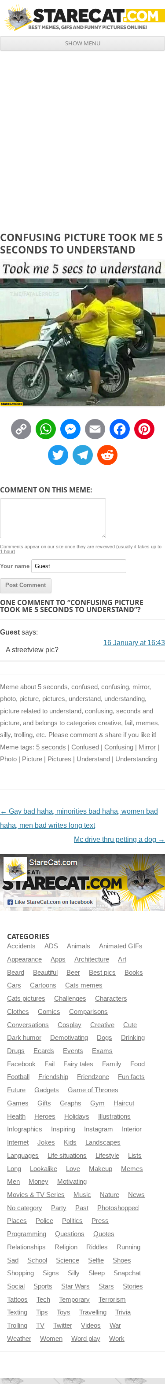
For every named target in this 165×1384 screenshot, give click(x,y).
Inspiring (63, 1129)
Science (67, 1260)
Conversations (28, 1024)
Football (18, 1076)
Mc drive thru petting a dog (119, 839)
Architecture (91, 959)
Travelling (92, 1312)
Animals (78, 946)
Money (38, 1181)
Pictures (59, 759)
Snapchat (127, 1273)
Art (122, 959)
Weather (19, 1338)
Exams (102, 1050)
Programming (26, 1233)
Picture (32, 759)
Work (117, 1338)
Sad (12, 1260)
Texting (17, 1312)
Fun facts (131, 1076)
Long (14, 1168)
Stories (133, 1286)
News (136, 1194)
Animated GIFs (121, 946)
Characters (111, 998)
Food (137, 1064)
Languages (23, 1155)
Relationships (26, 1247)
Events (73, 1050)
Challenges (70, 998)
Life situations (67, 1155)
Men (13, 1181)
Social (16, 1286)
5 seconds (51, 747)
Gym (97, 1103)
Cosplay (69, 1024)
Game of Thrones (93, 1090)
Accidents (21, 946)
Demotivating (69, 1037)
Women (51, 1338)
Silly (74, 1273)
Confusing (118, 747)
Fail (49, 1064)
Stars (106, 1286)
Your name (14, 566)
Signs (51, 1273)
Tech (43, 1299)
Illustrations (114, 1116)
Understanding (136, 759)
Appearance (24, 959)
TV (40, 1325)
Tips (42, 1312)
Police (44, 1220)
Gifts (44, 1103)
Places (17, 1220)
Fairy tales (78, 1064)
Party (58, 1207)
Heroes (44, 1116)
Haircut (124, 1103)
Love (73, 1168)
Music (82, 1194)
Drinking (133, 1037)
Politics (72, 1220)
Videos (91, 1325)
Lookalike (43, 1168)
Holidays (76, 1116)
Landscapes (103, 1142)
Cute (130, 1024)
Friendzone (93, 1076)
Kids (70, 1142)
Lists (135, 1155)
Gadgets (46, 1090)
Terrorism (112, 1299)
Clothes (18, 1011)
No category (24, 1207)
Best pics (102, 972)
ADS (51, 946)
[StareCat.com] (82, 17)
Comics (49, 1011)
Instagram (98, 1129)
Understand (93, 759)
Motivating (72, 1181)
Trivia (123, 1312)
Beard (15, 972)
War (115, 1325)
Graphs (70, 1103)
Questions (69, 1233)
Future (16, 1090)
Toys (63, 1312)
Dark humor (24, 1037)
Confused (85, 747)
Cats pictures (26, 998)
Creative (102, 1024)
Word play (85, 1338)
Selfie (96, 1260)
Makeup (100, 1168)
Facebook (21, 1064)
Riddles (97, 1247)
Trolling (17, 1325)
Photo (8, 759)
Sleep (96, 1273)
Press (100, 1220)
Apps (58, 959)
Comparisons (88, 1011)
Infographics (24, 1129)
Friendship (53, 1076)
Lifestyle (107, 1155)
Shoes (122, 1260)
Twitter (62, 1325)
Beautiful (45, 972)
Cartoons (43, 985)
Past (81, 1207)
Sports (42, 1286)
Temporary (74, 1299)
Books (134, 972)
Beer (73, 972)
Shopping (20, 1273)
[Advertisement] (82, 137)
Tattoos (17, 1299)
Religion (66, 1247)
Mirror (147, 747)
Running (128, 1247)
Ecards (43, 1050)
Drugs (16, 1050)
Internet (18, 1142)
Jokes (46, 1142)
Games (18, 1103)
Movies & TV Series (36, 1194)
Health (16, 1116)
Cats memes (84, 985)
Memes (132, 1168)
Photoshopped (118, 1207)
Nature (109, 1194)
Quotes (103, 1233)
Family (111, 1064)
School (37, 1260)
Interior (132, 1129)
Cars (14, 985)
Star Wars (75, 1286)
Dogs (104, 1037)
